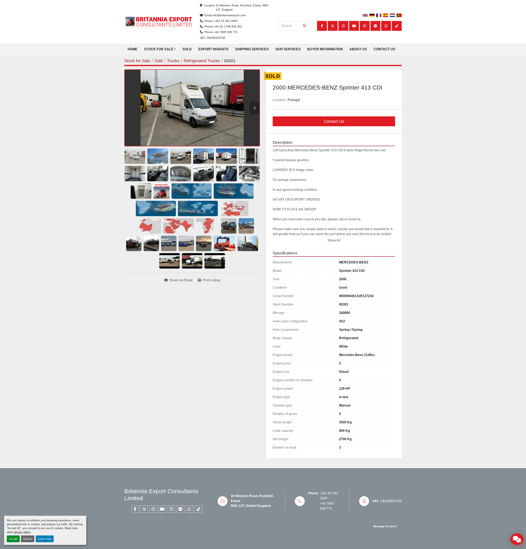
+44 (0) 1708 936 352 (228, 26)
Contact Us (384, 49)
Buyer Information (325, 49)
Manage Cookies (385, 526)
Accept (13, 538)
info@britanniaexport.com (229, 15)
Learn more (44, 538)
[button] (160, 49)
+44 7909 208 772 (226, 32)
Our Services (288, 49)
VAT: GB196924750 (212, 37)
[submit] (304, 26)
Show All (334, 240)
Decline (27, 538)
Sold (187, 49)
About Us (358, 49)
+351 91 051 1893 (226, 21)
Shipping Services (252, 49)
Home (132, 49)
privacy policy (22, 532)
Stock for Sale (158, 49)
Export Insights (213, 49)
